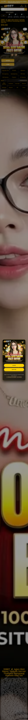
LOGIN (14, 365)
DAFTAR (14, 369)
